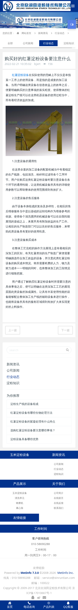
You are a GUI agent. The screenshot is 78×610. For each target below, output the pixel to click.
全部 (10, 43)
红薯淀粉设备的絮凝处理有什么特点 (32, 421)
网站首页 (26, 33)
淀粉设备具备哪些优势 (24, 439)
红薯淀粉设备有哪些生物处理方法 (31, 413)
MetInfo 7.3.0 (30, 573)
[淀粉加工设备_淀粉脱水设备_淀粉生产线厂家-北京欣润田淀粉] (21, 6)
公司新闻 (28, 43)
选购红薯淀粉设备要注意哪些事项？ (32, 430)
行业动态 (59, 33)
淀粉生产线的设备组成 (24, 404)
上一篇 (12, 330)
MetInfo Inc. (65, 573)
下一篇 (65, 330)
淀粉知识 (69, 43)
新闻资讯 (43, 33)
